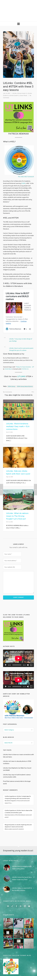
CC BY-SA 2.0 (25, 360)
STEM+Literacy (11, 377)
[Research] (8, 935)
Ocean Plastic (23, 87)
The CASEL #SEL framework (26, 168)
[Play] (6, 656)
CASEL (23, 175)
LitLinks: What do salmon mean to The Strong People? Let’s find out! (17, 507)
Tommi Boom (8, 360)
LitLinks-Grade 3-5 (22, 84)
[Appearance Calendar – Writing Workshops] (29, 935)
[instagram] (25, 898)
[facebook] (16, 898)
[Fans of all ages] (8, 914)
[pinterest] (29, 898)
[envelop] (8, 898)
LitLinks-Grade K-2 (14, 87)
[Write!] (18, 914)
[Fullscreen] (31, 656)
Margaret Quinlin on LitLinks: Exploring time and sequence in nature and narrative (18, 817)
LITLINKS (21, 368)
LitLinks (14, 84)
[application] (18, 649)
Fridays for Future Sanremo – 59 (24, 358)
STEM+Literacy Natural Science (25, 377)
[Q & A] (18, 925)
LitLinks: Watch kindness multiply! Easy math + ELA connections (17, 417)
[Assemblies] (8, 925)
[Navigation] (18, 15)
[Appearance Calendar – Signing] (29, 925)
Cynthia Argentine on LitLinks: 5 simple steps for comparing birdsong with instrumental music (18, 789)
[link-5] (12, 898)
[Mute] (28, 656)
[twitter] (21, 898)
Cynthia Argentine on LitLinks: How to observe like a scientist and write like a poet (18, 803)
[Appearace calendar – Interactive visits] (18, 935)
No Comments (7, 383)
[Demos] (29, 914)
